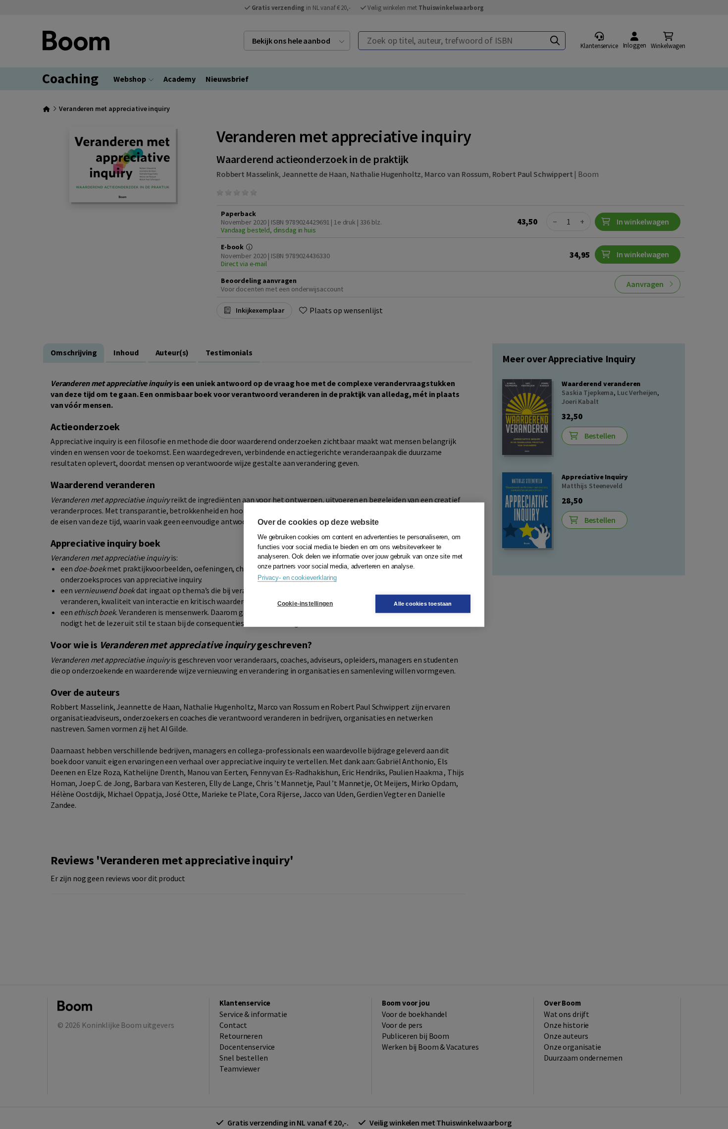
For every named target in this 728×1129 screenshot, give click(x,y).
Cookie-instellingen (305, 603)
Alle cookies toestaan (423, 603)
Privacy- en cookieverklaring (297, 577)
